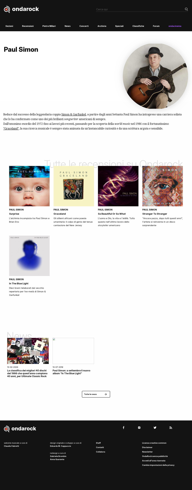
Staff (98, 443)
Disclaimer (147, 447)
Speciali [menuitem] (119, 26)
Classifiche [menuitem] (138, 26)
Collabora (100, 452)
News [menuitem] (68, 26)
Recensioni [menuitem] (28, 26)
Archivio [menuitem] (102, 26)
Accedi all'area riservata (153, 461)
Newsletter (147, 452)
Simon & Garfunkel (73, 114)
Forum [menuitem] (156, 26)
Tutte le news (90, 394)
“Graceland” (11, 128)
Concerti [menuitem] (84, 26)
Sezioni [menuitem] (9, 26)
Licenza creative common (154, 443)
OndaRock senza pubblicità (155, 456)
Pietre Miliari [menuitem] (49, 26)
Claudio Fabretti (11, 446)
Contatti (100, 447)
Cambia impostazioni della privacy (158, 465)
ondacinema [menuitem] (174, 26)
